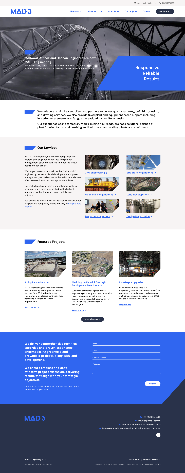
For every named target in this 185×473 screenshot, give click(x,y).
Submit (152, 383)
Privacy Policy (139, 464)
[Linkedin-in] (158, 435)
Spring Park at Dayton (37, 282)
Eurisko (36, 464)
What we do (93, 11)
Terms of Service (154, 464)
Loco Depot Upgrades (131, 282)
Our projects (131, 11)
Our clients (113, 11)
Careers (146, 11)
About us (74, 11)
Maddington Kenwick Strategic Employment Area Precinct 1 (89, 284)
